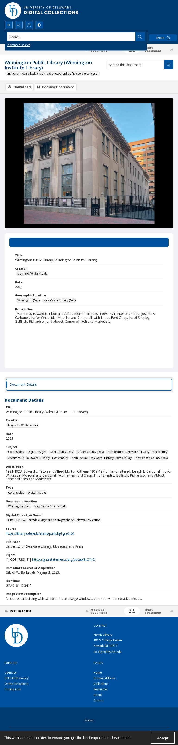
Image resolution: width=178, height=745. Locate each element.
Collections (101, 684)
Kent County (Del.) (61, 452)
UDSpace (11, 673)
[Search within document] (168, 64)
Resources (100, 689)
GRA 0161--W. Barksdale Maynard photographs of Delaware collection (53, 74)
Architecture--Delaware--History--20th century (102, 458)
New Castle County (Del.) (60, 300)
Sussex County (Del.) (90, 452)
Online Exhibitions (16, 684)
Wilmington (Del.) (28, 300)
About (98, 695)
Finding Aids (13, 689)
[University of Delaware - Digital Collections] (42, 10)
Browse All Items (104, 678)
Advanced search (18, 45)
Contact (99, 700)
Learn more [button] (121, 738)
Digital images (37, 452)
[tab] (89, 242)
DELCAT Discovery (17, 678)
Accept (162, 738)
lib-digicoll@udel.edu (107, 652)
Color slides (16, 452)
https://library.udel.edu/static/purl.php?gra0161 (40, 533)
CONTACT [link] (100, 625)
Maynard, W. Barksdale (32, 273)
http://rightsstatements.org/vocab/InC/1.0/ (63, 559)
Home (98, 673)
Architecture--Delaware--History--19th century (38, 458)
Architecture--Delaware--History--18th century (137, 452)
